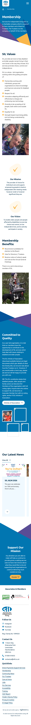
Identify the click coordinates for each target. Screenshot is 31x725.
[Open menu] (27, 3)
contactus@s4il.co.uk (12, 659)
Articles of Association (12, 403)
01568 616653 (10, 656)
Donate (14, 577)
